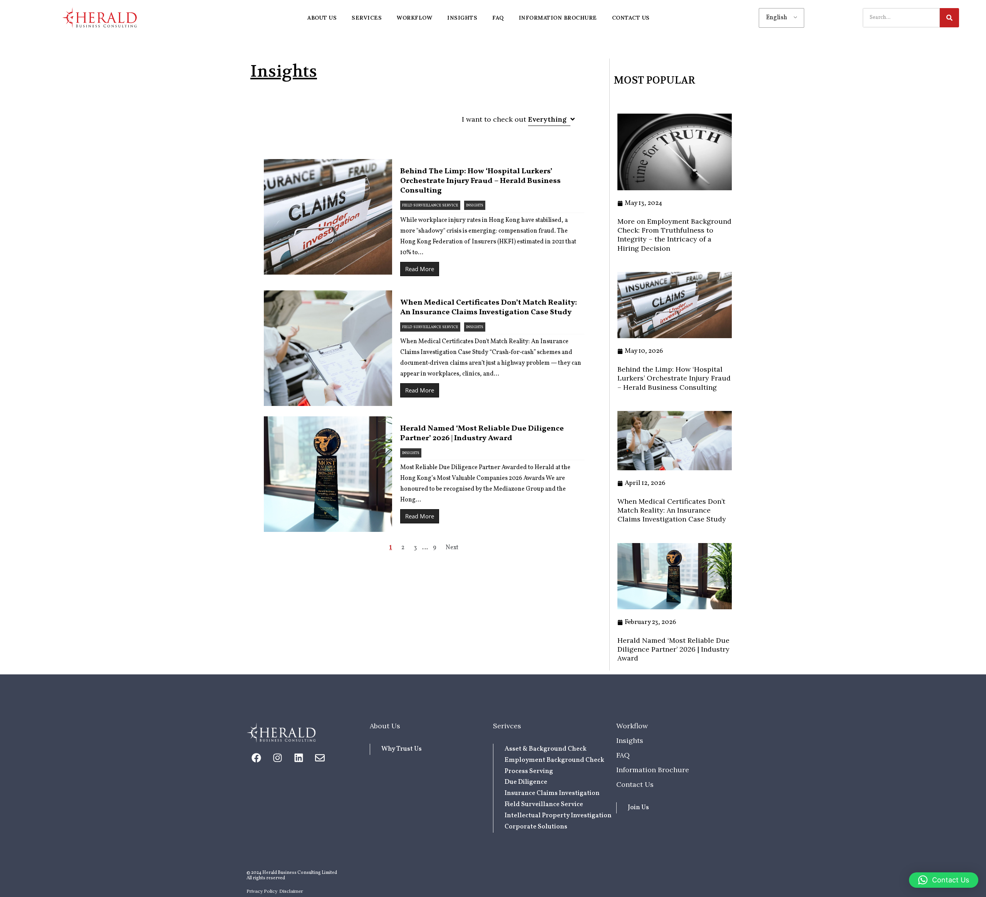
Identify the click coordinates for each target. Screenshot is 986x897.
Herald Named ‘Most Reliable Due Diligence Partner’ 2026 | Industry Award (482, 433)
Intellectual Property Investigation (558, 815)
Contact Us (635, 784)
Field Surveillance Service (430, 205)
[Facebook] (256, 758)
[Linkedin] (298, 758)
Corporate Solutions (536, 826)
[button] (943, 880)
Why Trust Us (401, 748)
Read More (419, 269)
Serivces (507, 725)
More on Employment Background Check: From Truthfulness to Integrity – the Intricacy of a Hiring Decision (674, 235)
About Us (385, 725)
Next (452, 547)
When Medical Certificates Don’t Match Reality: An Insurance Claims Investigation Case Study (488, 307)
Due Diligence (526, 782)
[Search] (949, 17)
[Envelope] (319, 758)
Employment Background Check (554, 760)
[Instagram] (277, 758)
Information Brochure (652, 769)
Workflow (632, 725)
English (776, 17)
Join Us (638, 807)
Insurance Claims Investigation (552, 793)
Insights (474, 205)
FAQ (623, 755)
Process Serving (529, 771)
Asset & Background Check (546, 748)
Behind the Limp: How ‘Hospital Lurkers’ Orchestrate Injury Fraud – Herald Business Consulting (480, 181)
